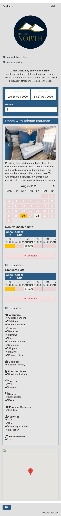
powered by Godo (50, 513)
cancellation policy (17, 57)
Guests (9, 104)
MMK (54, 6)
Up (7, 507)
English (7, 6)
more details (16, 265)
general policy (14, 62)
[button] (9, 143)
